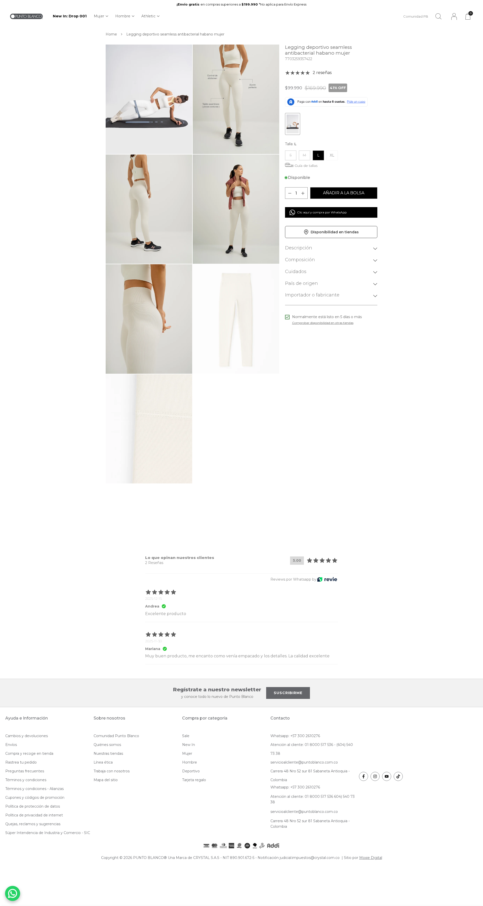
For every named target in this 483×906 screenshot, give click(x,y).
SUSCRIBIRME (288, 693)
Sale (185, 736)
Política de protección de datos (32, 806)
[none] (101, 16)
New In (188, 744)
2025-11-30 (153, 641)
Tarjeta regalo (194, 780)
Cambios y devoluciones (26, 736)
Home (111, 34)
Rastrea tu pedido (21, 762)
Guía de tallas (306, 165)
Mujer (99, 16)
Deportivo (191, 771)
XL (332, 155)
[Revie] (327, 579)
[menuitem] (70, 16)
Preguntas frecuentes (24, 771)
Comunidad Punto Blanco (116, 736)
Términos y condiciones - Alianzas (34, 788)
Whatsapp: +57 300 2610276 (295, 736)
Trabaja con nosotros (112, 771)
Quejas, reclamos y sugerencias (32, 824)
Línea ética (103, 762)
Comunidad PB (415, 16)
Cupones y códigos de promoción (34, 797)
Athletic (148, 16)
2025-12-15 (153, 598)
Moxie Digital (370, 857)
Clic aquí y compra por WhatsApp (322, 212)
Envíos (11, 744)
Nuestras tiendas (108, 753)
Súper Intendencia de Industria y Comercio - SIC (47, 832)
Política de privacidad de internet (34, 815)
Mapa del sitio (106, 780)
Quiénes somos (107, 744)
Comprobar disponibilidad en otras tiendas (322, 323)
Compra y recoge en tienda (29, 753)
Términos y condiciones (25, 780)
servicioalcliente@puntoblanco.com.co (304, 762)
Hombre (122, 16)
